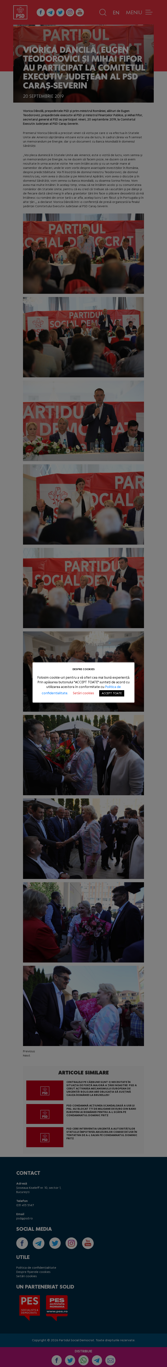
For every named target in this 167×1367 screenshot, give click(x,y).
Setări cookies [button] (83, 693)
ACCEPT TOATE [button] (112, 693)
